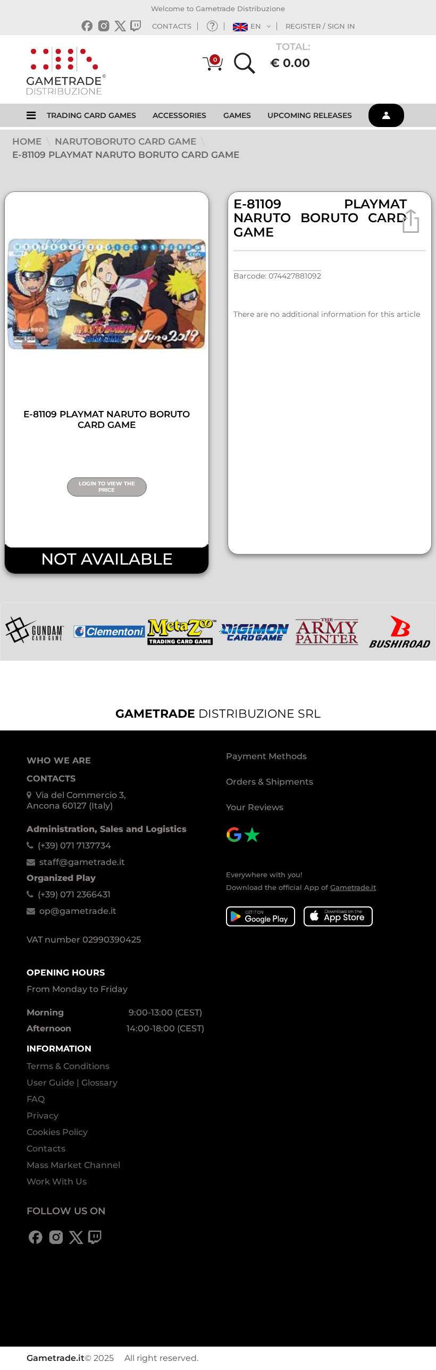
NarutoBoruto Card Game (127, 141)
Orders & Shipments (269, 782)
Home (28, 141)
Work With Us (57, 1181)
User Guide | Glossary (72, 1083)
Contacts (46, 1149)
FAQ (36, 1099)
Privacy (42, 1116)
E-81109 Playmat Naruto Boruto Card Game (125, 154)
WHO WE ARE (59, 760)
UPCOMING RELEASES (309, 115)
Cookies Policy (57, 1132)
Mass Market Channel (73, 1165)
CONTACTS (171, 26)
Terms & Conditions (68, 1066)
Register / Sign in (320, 26)
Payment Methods (266, 756)
